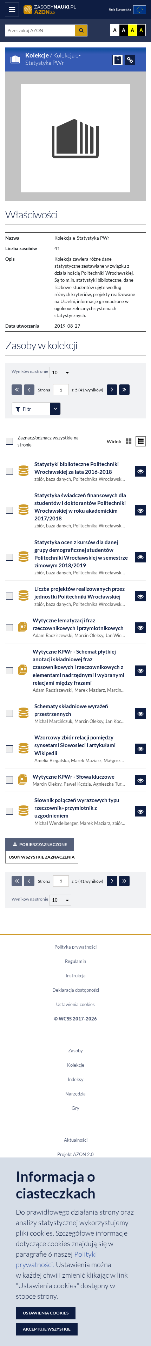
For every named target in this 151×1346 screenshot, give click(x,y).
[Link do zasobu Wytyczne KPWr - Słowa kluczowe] (140, 780)
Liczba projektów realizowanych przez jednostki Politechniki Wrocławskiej (79, 593)
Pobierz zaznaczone (43, 844)
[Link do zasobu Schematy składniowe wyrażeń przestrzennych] (140, 713)
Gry (75, 1108)
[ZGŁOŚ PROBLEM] (117, 60)
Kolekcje (37, 55)
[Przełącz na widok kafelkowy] (128, 441)
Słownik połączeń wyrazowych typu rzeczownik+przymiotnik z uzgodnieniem (76, 808)
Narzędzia (75, 1093)
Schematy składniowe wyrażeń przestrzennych (71, 710)
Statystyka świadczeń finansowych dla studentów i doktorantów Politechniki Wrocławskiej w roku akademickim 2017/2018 (80, 506)
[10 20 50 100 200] (59, 371)
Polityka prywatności (75, 947)
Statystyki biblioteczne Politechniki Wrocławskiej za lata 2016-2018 (76, 468)
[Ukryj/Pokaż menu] (12, 9)
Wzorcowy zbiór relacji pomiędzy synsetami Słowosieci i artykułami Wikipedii (75, 745)
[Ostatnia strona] (124, 389)
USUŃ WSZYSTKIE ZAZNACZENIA (42, 857)
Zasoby (75, 1050)
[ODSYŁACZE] (130, 60)
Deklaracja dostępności (75, 990)
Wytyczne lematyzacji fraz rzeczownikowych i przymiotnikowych (78, 624)
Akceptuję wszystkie (47, 1329)
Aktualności (75, 1140)
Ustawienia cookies (75, 1004)
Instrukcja (76, 975)
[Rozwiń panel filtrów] (55, 409)
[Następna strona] (112, 389)
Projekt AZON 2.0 (75, 1154)
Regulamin (75, 961)
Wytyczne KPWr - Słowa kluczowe (73, 776)
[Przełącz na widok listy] (141, 441)
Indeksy (76, 1079)
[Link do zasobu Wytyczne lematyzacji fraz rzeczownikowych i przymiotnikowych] (140, 627)
